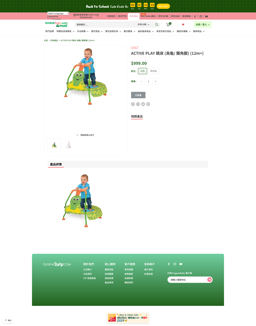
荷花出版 (175, 16)
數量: (133, 81)
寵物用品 (197, 31)
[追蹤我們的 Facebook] (195, 16)
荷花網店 (133, 16)
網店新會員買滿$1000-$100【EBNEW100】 (86, 16)
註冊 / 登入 (201, 24)
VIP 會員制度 (89, 278)
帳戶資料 (148, 269)
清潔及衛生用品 (163, 31)
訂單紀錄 (148, 273)
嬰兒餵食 (128, 31)
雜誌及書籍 (182, 31)
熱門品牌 (49, 31)
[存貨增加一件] (155, 81)
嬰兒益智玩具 (111, 31)
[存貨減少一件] (141, 81)
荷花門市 (122, 16)
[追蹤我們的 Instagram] (201, 16)
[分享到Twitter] (143, 104)
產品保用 (109, 282)
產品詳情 (56, 164)
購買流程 (109, 269)
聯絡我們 (129, 282)
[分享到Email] (148, 104)
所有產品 (54, 40)
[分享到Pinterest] (138, 104)
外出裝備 (81, 31)
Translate (56, 19)
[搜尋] (156, 24)
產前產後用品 (144, 31)
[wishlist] (183, 24)
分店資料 (87, 273)
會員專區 (186, 16)
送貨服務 (109, 273)
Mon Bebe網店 (148, 16)
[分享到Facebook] (133, 104)
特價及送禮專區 (64, 31)
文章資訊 (111, 16)
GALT (135, 47)
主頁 (46, 40)
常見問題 (129, 269)
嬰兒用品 (95, 31)
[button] (98, 16)
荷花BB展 (163, 16)
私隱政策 (129, 278)
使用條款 (129, 273)
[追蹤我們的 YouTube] (206, 16)
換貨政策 (109, 278)
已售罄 (138, 95)
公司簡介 (87, 269)
